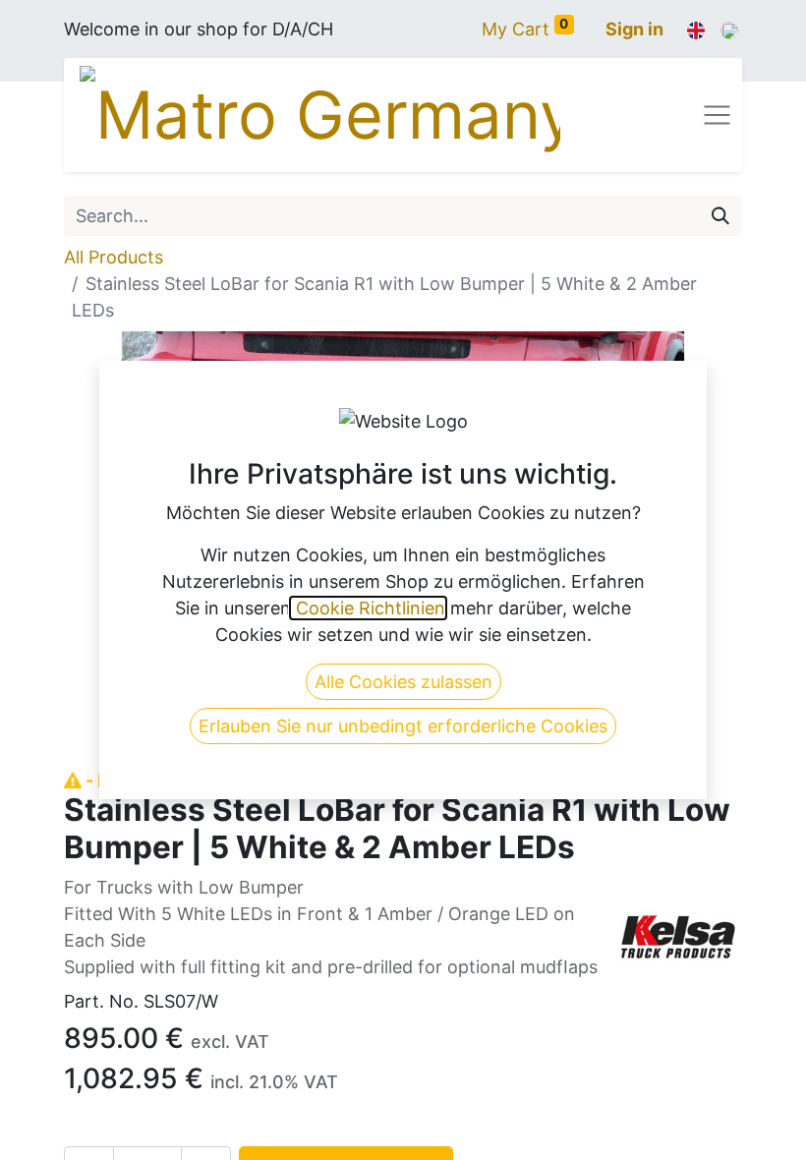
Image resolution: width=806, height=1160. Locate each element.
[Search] (720, 216)
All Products (113, 257)
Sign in (634, 29)
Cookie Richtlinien (368, 608)
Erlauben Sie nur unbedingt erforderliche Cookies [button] (403, 726)
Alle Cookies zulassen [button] (403, 681)
